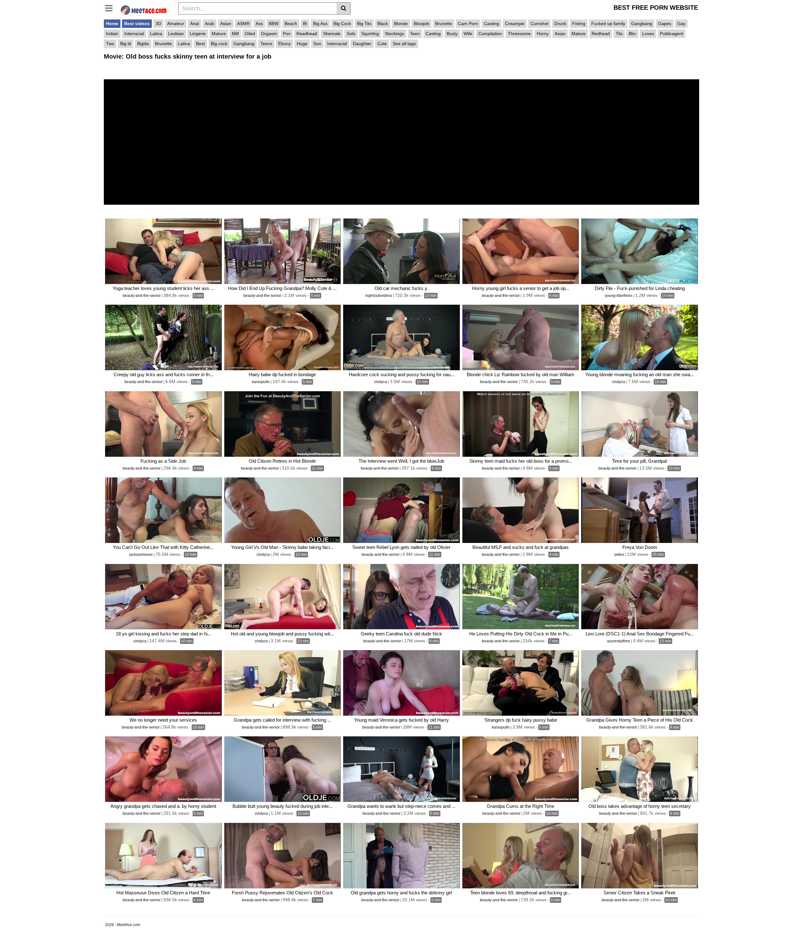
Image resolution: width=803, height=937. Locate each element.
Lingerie (198, 33)
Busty (452, 33)
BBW (274, 23)
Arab (209, 23)
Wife (468, 33)
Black (382, 23)
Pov (286, 33)
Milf (235, 33)
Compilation (490, 33)
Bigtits (143, 43)
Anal (194, 23)
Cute (382, 43)
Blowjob (421, 23)
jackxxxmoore (141, 554)
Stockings (394, 33)
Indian (112, 33)
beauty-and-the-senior (142, 295)
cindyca (381, 382)
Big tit (125, 43)
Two (110, 43)
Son (317, 43)
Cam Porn (468, 23)
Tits (619, 33)
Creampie (514, 23)
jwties (619, 554)
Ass (259, 23)
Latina (156, 33)
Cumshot (539, 23)
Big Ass (320, 23)
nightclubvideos (379, 295)
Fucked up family (608, 23)
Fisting (578, 23)
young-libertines (619, 295)
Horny (543, 33)
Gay (681, 23)
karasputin (261, 382)
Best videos (137, 23)
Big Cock (342, 23)
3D (158, 23)
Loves (648, 33)
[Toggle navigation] (111, 7)
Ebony (284, 43)
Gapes (664, 23)
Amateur (175, 23)
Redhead (601, 33)
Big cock (219, 43)
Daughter (362, 43)
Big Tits (364, 23)
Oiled (250, 33)
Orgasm (269, 33)
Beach (291, 23)
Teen (415, 33)
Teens (266, 43)
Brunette (443, 23)
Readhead (306, 33)
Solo (351, 33)
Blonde (401, 23)
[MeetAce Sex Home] (146, 9)
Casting (491, 23)
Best (200, 43)
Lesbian (176, 33)
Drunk (560, 23)
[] (344, 8)
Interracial (134, 33)
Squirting (370, 33)
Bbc (632, 33)
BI (305, 23)
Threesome (519, 33)
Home (112, 23)
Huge (302, 43)
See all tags (404, 43)
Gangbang (641, 23)
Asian (225, 23)
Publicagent (671, 33)
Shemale (332, 33)
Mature (219, 33)
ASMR (243, 23)
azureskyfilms (619, 641)
